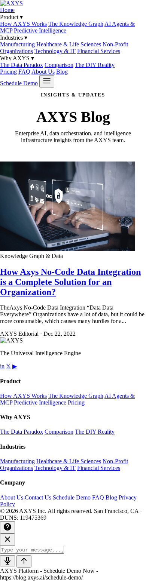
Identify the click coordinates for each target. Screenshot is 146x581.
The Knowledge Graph (75, 24)
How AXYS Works (23, 24)
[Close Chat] (7, 540)
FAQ (24, 71)
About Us (43, 71)
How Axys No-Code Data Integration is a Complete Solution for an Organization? (70, 282)
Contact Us (38, 497)
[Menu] (46, 81)
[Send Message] (23, 561)
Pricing (8, 71)
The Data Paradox (21, 65)
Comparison (59, 65)
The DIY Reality (95, 65)
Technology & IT (55, 51)
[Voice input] (7, 560)
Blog (62, 71)
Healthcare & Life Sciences (68, 44)
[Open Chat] (7, 527)
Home (7, 10)
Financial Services (98, 51)
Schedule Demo (19, 83)
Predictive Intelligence (40, 30)
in (2, 366)
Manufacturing (17, 44)
